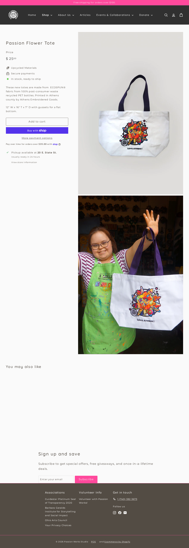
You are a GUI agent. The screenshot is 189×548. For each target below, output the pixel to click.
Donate (144, 14)
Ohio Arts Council (56, 520)
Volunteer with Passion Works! (93, 501)
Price (9, 52)
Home (32, 14)
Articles (85, 14)
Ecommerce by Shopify (117, 541)
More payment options (37, 138)
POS (93, 541)
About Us (65, 14)
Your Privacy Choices (58, 525)
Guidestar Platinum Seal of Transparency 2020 (60, 501)
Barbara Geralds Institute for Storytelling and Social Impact (60, 511)
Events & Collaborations (113, 14)
